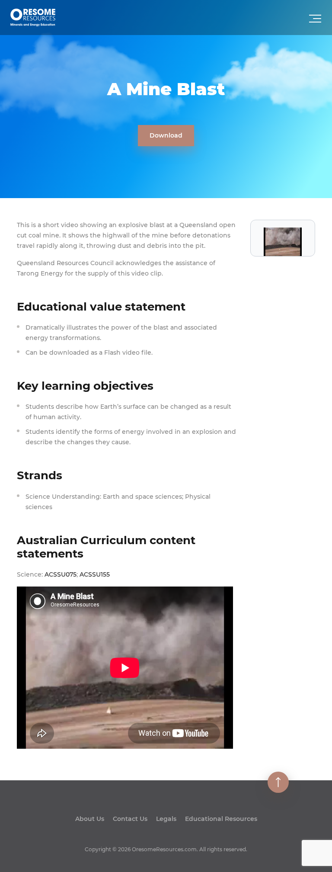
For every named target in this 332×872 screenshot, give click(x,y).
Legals (166, 819)
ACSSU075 (61, 574)
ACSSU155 (95, 574)
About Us (89, 819)
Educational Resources (221, 819)
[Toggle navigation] (316, 21)
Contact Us (130, 819)
